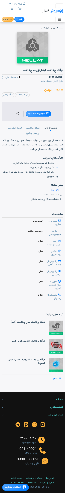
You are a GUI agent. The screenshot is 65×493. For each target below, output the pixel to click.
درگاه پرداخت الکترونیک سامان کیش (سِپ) (26, 361)
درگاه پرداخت (22, 95)
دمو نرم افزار (7, 19)
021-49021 (28, 449)
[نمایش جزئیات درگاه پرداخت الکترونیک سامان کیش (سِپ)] (56, 365)
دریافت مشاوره (13, 487)
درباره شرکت (16, 478)
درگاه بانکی (8, 95)
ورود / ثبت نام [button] (15, 4)
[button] (17, 114)
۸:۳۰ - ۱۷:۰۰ (28, 438)
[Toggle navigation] (59, 6)
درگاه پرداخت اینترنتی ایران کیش (28, 341)
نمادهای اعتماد (17, 483)
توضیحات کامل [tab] (50, 128)
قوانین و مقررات (47, 483)
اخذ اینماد (54, 190)
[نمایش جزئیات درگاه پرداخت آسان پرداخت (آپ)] (56, 328)
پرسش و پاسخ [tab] (32, 133)
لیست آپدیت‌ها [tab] (15, 128)
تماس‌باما (50, 478)
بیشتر (56, 378)
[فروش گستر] (52, 11)
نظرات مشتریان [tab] (33, 128)
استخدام (32, 483)
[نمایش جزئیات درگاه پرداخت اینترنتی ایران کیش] (56, 346)
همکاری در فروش (34, 478)
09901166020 (28, 459)
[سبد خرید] (20, 9)
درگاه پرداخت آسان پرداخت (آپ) (28, 322)
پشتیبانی (19, 19)
